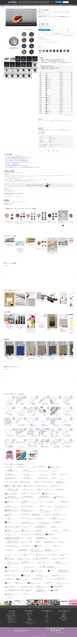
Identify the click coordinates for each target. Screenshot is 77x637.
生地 (47, 612)
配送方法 (64, 615)
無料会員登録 (29, 619)
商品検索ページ (29, 613)
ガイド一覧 (64, 612)
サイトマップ (64, 620)
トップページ (29, 612)
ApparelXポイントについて (12, 618)
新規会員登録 (58, 2)
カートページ (29, 615)
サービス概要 (12, 612)
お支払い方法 (64, 613)
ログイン (65, 2)
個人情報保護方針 (61, 628)
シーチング (47, 620)
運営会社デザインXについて (12, 616)
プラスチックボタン (53, 138)
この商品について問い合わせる (68, 35)
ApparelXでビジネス (12, 619)
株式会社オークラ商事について (12, 615)
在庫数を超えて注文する (47, 66)
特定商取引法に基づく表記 (54, 628)
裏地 (47, 615)
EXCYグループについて (12, 613)
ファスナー (47, 618)
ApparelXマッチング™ (12, 622)
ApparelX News (29, 623)
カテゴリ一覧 (9, 6)
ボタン (14, 6)
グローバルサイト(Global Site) (60, 632)
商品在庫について (64, 616)
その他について (64, 619)
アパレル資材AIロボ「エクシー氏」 (29, 622)
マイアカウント (29, 618)
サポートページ (42, 185)
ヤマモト (44, 19)
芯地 (47, 616)
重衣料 (50, 141)
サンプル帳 (47, 622)
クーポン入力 (29, 620)
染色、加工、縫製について (64, 618)
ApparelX (3, 6)
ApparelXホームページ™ (12, 620)
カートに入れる (56, 33)
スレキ (47, 619)
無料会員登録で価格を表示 (44, 29)
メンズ (50, 140)
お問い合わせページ (25, 629)
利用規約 (48, 628)
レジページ (29, 616)
